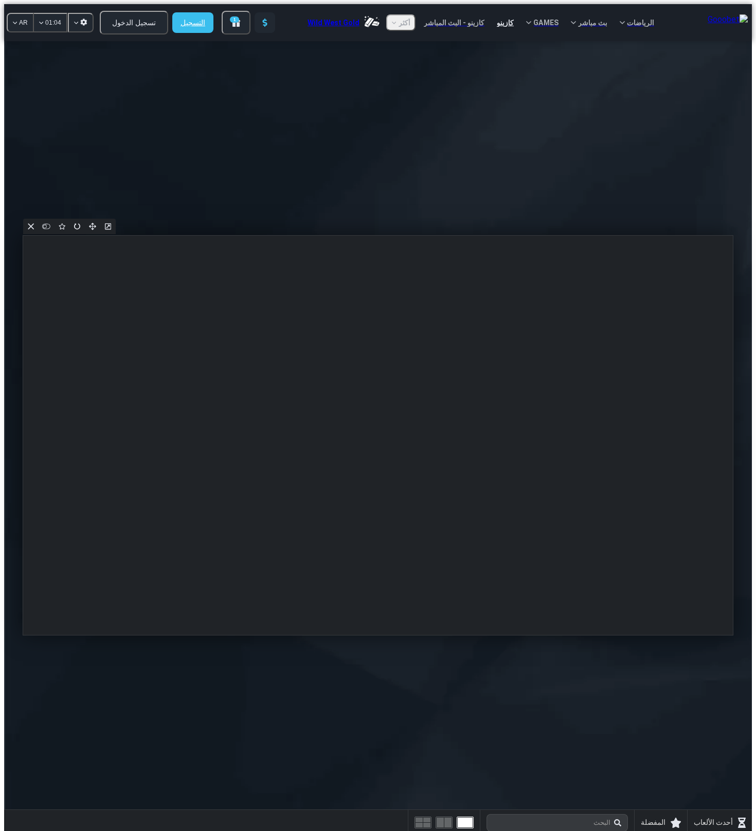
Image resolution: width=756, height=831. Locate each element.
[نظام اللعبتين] (444, 822)
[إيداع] (265, 22)
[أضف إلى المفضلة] (61, 226)
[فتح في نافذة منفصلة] (108, 226)
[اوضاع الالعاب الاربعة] (423, 822)
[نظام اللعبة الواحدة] (465, 822)
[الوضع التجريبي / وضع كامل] (46, 226)
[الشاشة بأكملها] (92, 226)
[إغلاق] (31, 226)
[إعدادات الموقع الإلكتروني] (81, 22)
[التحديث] (77, 226)
